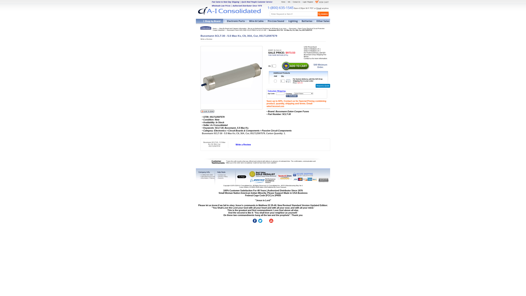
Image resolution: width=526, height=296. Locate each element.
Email (318, 8)
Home (283, 2)
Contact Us (296, 2)
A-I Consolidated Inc (245, 185)
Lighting (293, 21)
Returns (220, 178)
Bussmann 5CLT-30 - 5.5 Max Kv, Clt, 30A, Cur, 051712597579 (214, 144)
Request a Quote (323, 86)
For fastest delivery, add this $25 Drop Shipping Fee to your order (307, 80)
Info (289, 2)
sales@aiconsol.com (275, 106)
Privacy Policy (222, 176)
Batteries (307, 21)
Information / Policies (207, 178)
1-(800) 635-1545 (281, 7)
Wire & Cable (256, 21)
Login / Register (308, 2)
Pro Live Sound (276, 21)
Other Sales (322, 21)
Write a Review (206, 39)
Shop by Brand (212, 21)
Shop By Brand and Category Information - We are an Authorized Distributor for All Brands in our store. (253, 28)
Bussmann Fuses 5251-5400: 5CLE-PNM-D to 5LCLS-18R (246, 30)
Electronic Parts (236, 21)
